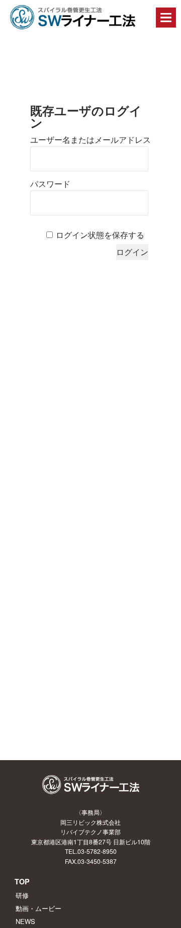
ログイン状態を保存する (100, 235)
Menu (166, 18)
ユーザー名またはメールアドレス (90, 140)
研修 (22, 895)
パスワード (50, 184)
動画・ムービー (38, 908)
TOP (22, 881)
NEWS (25, 921)
